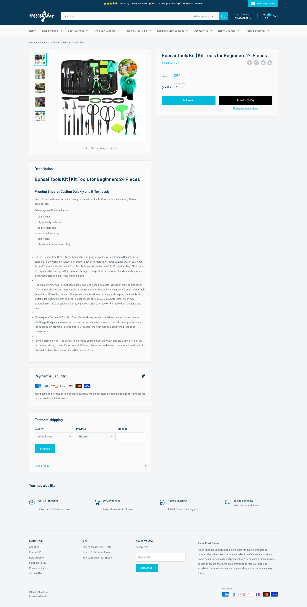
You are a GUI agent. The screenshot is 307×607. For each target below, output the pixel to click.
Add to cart (188, 100)
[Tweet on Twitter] (263, 62)
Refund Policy (41, 465)
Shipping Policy (37, 562)
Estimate (45, 448)
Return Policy (36, 557)
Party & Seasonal (256, 30)
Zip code (122, 428)
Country (39, 428)
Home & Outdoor (227, 30)
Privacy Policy (36, 568)
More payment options (245, 108)
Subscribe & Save (266, 3)
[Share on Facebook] (249, 62)
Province (81, 428)
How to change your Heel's (96, 546)
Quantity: (167, 87)
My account (242, 17)
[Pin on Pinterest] (256, 62)
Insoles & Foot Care (136, 30)
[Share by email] (269, 62)
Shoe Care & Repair (105, 30)
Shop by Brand (50, 30)
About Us (34, 546)
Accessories (201, 30)
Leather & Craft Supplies (170, 30)
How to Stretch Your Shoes (97, 557)
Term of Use (35, 573)
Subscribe (146, 567)
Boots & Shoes (76, 30)
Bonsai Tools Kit (170, 63)
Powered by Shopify (38, 596)
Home (32, 30)
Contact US (35, 552)
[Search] (223, 16)
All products (43, 42)
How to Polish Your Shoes (96, 552)
